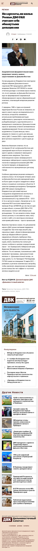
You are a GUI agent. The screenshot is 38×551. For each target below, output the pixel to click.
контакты (26, 526)
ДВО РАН (25, 289)
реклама (19, 526)
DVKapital (13, 34)
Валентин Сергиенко (13, 289)
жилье (12, 291)
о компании (12, 526)
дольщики (5, 291)
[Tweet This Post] (17, 39)
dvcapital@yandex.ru (12, 534)
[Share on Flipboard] (21, 39)
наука (18, 291)
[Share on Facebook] (13, 39)
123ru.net (33, 275)
